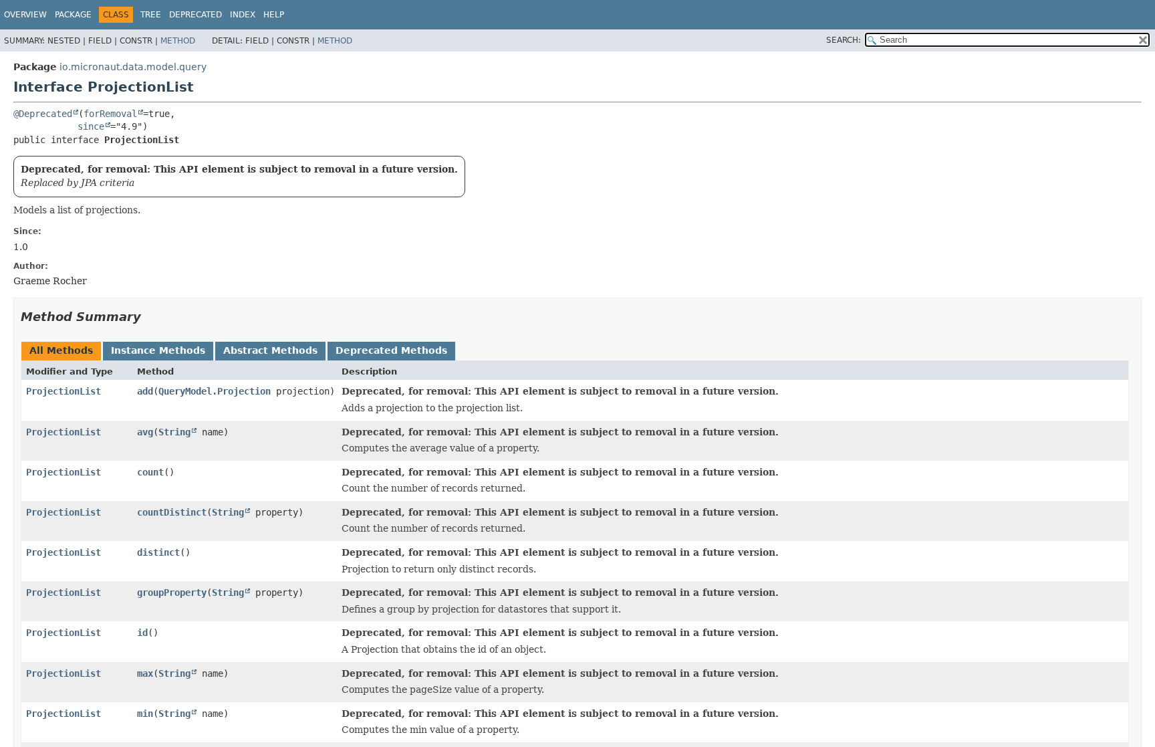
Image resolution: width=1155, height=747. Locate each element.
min (145, 713)
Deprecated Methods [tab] (391, 350)
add (145, 391)
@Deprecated (42, 113)
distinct (158, 552)
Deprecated (195, 14)
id (142, 632)
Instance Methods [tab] (158, 350)
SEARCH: (843, 40)
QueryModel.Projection (214, 391)
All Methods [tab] (61, 350)
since (91, 126)
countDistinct (172, 512)
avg (145, 432)
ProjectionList (63, 391)
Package (73, 14)
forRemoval (110, 113)
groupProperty (172, 592)
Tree (150, 14)
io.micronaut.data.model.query (133, 67)
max (145, 673)
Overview (25, 14)
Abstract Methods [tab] (270, 350)
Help (273, 14)
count (150, 472)
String (174, 432)
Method (177, 40)
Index (242, 14)
